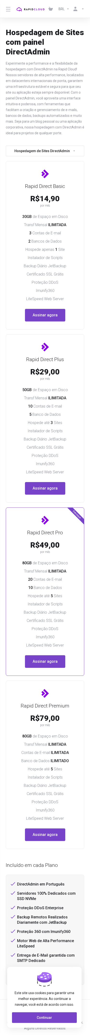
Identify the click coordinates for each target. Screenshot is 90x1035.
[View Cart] (52, 9)
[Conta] (77, 9)
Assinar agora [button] (45, 315)
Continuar (44, 1018)
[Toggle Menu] (7, 9)
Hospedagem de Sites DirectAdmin (42, 151)
